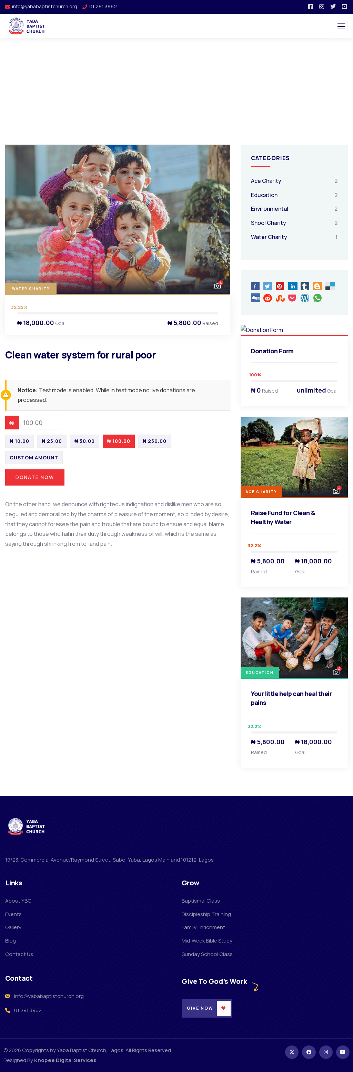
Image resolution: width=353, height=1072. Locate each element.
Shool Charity (268, 223)
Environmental (269, 208)
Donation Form (272, 351)
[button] (218, 219)
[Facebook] (308, 1052)
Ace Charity (266, 181)
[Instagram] (326, 1052)
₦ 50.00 (84, 441)
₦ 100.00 (118, 441)
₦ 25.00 (52, 441)
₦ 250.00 (155, 441)
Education (264, 195)
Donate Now (35, 477)
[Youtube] (343, 1052)
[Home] (27, 826)
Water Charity (31, 288)
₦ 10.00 (19, 441)
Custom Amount (34, 457)
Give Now (200, 1008)
